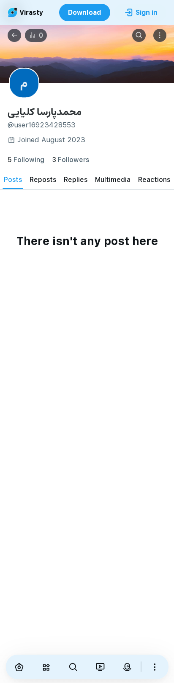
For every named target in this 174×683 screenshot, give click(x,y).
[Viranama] (100, 666)
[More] (155, 666)
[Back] (14, 35)
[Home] (19, 666)
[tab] (13, 179)
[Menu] (160, 35)
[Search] (139, 35)
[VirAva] (127, 666)
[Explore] (46, 666)
